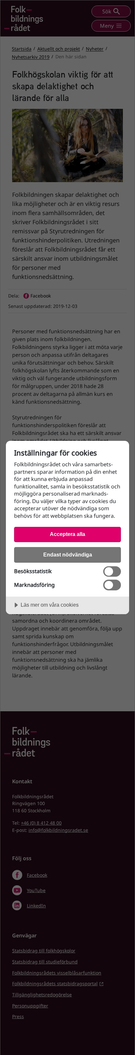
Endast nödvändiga (67, 554)
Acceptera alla (67, 534)
